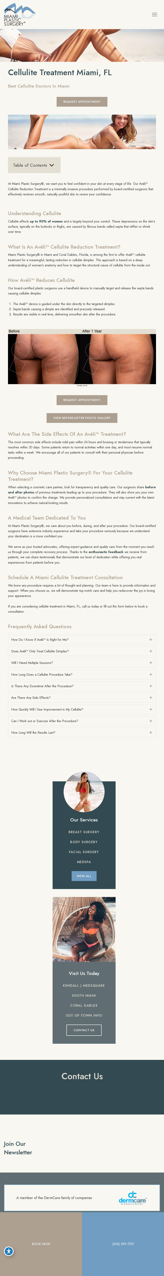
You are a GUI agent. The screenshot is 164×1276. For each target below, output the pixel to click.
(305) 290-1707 (123, 1244)
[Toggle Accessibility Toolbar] (9, 1251)
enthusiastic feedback (106, 551)
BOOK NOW (41, 1244)
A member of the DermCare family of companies (54, 1197)
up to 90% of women (46, 221)
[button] (82, 102)
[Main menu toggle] (154, 14)
